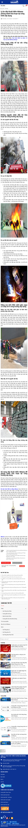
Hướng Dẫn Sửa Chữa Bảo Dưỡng (10, 618)
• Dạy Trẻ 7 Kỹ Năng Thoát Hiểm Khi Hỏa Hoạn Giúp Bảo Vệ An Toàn (15, 556)
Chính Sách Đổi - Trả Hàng (6, 797)
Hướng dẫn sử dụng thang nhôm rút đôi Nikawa (19, 727)
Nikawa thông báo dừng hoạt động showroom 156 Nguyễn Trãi (14, 588)
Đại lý (2, 627)
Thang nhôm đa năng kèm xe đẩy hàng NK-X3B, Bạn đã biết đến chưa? (13, 582)
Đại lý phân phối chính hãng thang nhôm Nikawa (18, 715)
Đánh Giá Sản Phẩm (7, 616)
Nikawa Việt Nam (7, 815)
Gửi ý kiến (22, 566)
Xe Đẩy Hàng (13, 821)
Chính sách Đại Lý (4, 802)
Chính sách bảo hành (5, 794)
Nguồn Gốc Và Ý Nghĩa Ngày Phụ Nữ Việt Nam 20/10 (18, 671)
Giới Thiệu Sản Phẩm (7, 611)
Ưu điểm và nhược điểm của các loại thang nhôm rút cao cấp (13, 579)
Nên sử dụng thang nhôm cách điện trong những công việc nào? (14, 591)
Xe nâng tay (16, 823)
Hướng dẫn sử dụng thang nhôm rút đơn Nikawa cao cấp (19, 706)
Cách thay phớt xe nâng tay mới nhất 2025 (18, 655)
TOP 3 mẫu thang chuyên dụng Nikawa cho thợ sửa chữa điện (14, 595)
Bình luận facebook (17, 562)
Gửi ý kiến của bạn (6, 562)
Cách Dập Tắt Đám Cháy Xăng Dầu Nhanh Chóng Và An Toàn (19, 663)
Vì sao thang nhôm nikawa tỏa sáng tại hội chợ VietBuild (19, 742)
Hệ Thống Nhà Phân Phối (8, 634)
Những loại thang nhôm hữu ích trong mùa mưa (12, 577)
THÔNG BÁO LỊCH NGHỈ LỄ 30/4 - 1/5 (19, 679)
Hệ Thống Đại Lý (6, 629)
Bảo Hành (3, 776)
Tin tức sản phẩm (4, 621)
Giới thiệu (3, 774)
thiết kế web (18, 825)
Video (2, 608)
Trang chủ (2, 8)
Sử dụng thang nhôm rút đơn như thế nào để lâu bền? (13, 593)
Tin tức (6, 8)
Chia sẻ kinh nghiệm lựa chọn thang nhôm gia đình (12, 575)
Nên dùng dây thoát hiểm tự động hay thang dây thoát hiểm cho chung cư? (13, 598)
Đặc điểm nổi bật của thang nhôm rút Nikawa (19, 735)
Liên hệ (2, 781)
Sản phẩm (3, 5)
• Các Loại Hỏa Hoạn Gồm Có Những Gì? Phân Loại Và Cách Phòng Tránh (15, 553)
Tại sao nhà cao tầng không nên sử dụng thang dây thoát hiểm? (14, 585)
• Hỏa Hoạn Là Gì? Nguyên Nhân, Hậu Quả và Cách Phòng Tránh (15, 558)
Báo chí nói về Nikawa (5, 624)
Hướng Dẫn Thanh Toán (6, 792)
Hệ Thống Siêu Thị (6, 632)
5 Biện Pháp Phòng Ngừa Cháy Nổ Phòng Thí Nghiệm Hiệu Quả (19, 687)
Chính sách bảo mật (5, 804)
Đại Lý (2, 779)
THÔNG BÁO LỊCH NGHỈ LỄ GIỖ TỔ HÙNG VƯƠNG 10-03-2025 (19, 646)
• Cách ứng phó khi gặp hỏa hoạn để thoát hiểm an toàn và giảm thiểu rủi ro (16, 551)
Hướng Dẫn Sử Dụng (7, 613)
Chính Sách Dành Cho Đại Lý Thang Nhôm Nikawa (19, 699)
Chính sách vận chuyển (6, 799)
